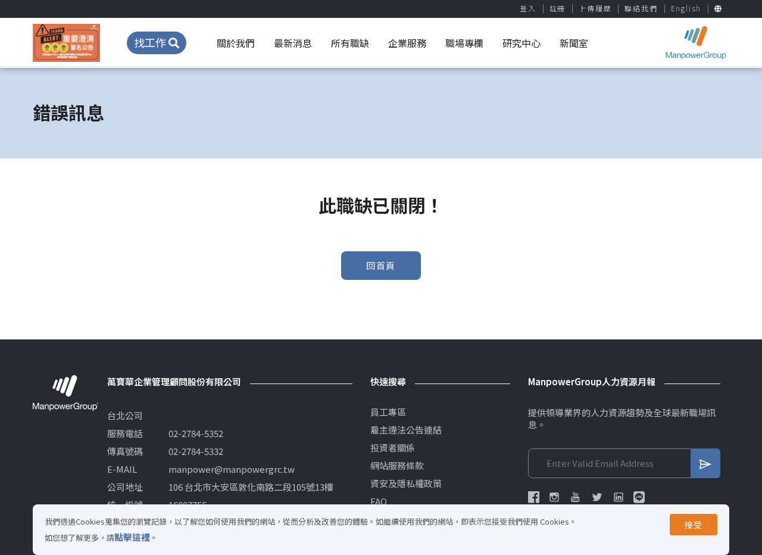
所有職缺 (350, 43)
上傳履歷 (595, 8)
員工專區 (388, 412)
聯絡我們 (640, 8)
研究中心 (521, 43)
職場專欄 (464, 43)
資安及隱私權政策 (406, 483)
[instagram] (554, 497)
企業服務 (407, 43)
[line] (639, 497)
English (686, 8)
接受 (693, 525)
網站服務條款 (397, 465)
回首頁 (381, 265)
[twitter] (597, 497)
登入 (528, 8)
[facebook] (533, 497)
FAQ (378, 501)
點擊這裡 (132, 537)
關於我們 (236, 43)
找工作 (151, 42)
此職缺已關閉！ (543, 112)
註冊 (557, 8)
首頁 (432, 112)
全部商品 (476, 112)
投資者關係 (392, 447)
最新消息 (293, 43)
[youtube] (575, 497)
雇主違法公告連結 (406, 430)
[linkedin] (618, 497)
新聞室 (574, 43)
